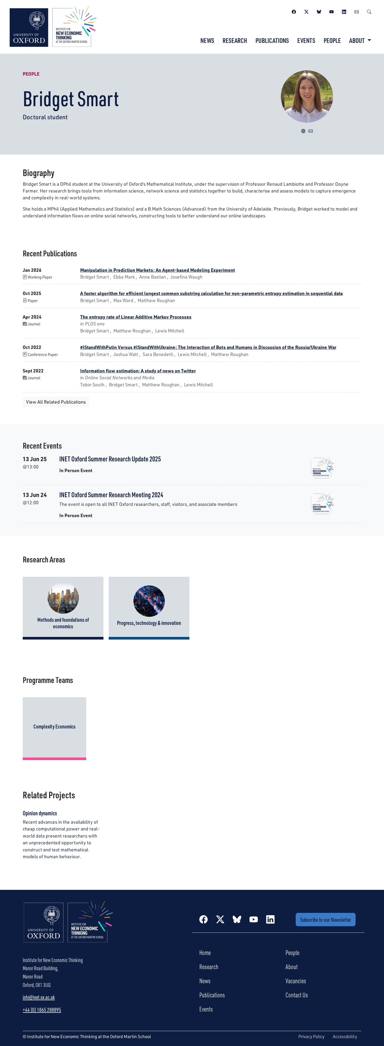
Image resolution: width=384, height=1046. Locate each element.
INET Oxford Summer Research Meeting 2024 (111, 494)
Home (205, 952)
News (207, 40)
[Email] (311, 130)
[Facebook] (294, 10)
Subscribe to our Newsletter (325, 919)
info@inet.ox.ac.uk (39, 997)
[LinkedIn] (344, 10)
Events (306, 40)
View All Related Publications (56, 402)
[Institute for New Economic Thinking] (53, 26)
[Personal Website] (303, 130)
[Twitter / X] (306, 10)
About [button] (357, 40)
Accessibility (345, 1036)
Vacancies (296, 980)
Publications (272, 40)
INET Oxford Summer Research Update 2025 (110, 458)
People (332, 40)
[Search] (369, 10)
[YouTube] (331, 10)
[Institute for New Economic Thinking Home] (68, 927)
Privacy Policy (311, 1036)
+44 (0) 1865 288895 (42, 1009)
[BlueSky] (319, 10)
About (292, 966)
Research (235, 40)
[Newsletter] (356, 10)
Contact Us (297, 995)
